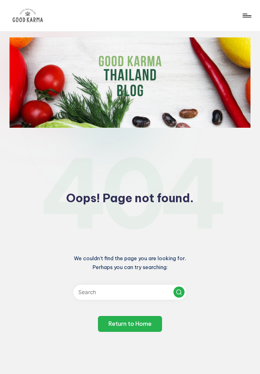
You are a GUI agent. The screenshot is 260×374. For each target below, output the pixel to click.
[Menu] (246, 15)
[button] (179, 292)
